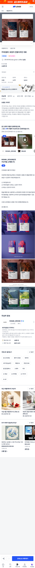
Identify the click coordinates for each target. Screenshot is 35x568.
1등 (4, 136)
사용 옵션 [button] (4, 72)
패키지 (19, 323)
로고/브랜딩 (13, 323)
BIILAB (23, 151)
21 (13, 96)
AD (33, 1)
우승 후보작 (22, 136)
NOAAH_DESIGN (10, 151)
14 (32, 96)
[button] (22, 558)
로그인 (31, 6)
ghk (24, 59)
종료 (3, 11)
